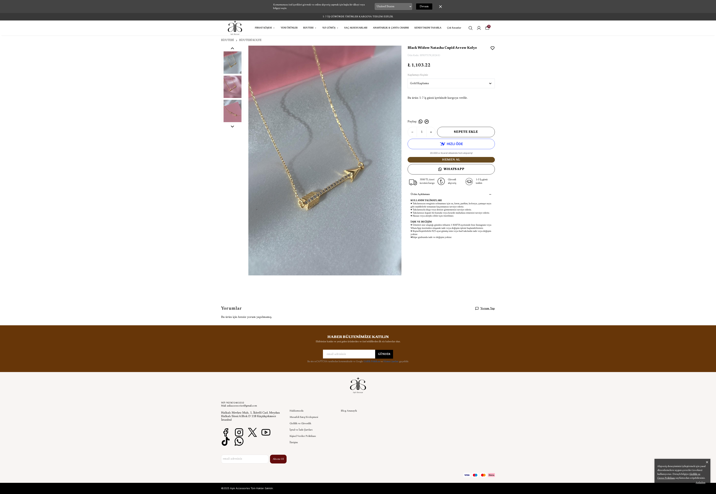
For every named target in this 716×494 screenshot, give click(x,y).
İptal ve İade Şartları (301, 430)
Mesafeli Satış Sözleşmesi (304, 417)
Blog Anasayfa (349, 411)
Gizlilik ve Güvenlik (300, 423)
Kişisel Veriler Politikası (303, 436)
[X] (252, 432)
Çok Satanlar (454, 28)
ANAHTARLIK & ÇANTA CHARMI (391, 28)
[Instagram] (239, 432)
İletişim (294, 442)
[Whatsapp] (239, 441)
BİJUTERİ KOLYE (250, 40)
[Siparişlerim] (479, 28)
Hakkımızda (296, 411)
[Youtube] (265, 432)
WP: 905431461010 (232, 403)
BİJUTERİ (308, 28)
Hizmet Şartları (391, 361)
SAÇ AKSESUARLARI (355, 28)
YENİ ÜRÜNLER (289, 28)
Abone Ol (278, 459)
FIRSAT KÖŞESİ (263, 28)
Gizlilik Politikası (372, 361)
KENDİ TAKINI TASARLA (427, 28)
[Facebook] (225, 432)
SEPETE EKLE (466, 132)
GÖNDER (384, 354)
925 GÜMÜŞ (328, 28)
